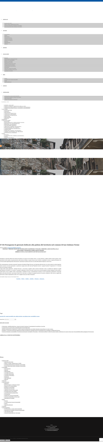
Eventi (5, 403)
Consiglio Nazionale (9, 374)
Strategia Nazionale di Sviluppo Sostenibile (14, 364)
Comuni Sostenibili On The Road (12, 413)
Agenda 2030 (5, 360)
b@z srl (14, 438)
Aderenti (4, 380)
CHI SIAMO (4, 367)
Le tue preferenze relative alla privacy (22, 438)
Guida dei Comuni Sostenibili (11, 395)
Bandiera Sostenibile (9, 387)
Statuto (6, 370)
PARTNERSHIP (7, 378)
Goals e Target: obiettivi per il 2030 (12, 363)
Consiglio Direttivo (8, 372)
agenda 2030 (2, 316)
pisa (14, 316)
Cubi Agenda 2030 (8, 411)
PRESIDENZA (7, 371)
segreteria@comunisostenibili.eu (53, 428)
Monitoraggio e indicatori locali (12, 384)
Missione (6, 383)
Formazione (7, 394)
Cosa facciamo (5, 382)
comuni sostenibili (9, 316)
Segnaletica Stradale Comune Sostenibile (14, 410)
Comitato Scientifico (9, 375)
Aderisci (6, 379)
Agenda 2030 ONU (8, 362)
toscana (37, 316)
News (3, 399)
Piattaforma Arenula (9, 388)
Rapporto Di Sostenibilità (10, 386)
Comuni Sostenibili (11, 247)
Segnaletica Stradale (9, 398)
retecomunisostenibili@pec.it (52, 430)
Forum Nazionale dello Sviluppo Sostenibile (14, 366)
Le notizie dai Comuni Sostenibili (12, 402)
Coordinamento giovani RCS (11, 393)
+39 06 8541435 (52, 427)
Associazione (7, 368)
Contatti (4, 406)
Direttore (6, 376)
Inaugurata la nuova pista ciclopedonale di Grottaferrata (16, 327)
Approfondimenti (8, 405)
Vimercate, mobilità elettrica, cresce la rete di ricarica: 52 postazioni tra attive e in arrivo (23, 326)
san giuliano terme (26, 316)
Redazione (19, 247)
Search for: (2, 319)
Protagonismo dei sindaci (10, 391)
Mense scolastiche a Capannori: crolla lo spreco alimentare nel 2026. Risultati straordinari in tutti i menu (27, 329)
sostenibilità (33, 316)
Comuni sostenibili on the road (11, 397)
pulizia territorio (19, 316)
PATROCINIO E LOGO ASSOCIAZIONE (13, 409)
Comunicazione (6, 407)
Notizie (6, 401)
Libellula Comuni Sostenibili (11, 390)
